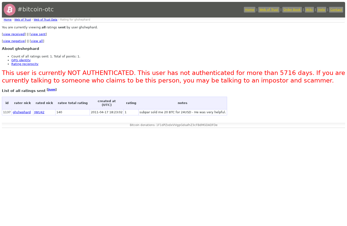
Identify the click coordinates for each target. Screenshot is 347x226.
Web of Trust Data (45, 19)
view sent (38, 34)
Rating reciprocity (24, 64)
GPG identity (21, 60)
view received (14, 34)
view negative (14, 41)
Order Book (292, 9)
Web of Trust (268, 9)
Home (249, 9)
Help (321, 9)
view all (37, 41)
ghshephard (22, 112)
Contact (336, 9)
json (51, 89)
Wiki (309, 9)
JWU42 (39, 112)
